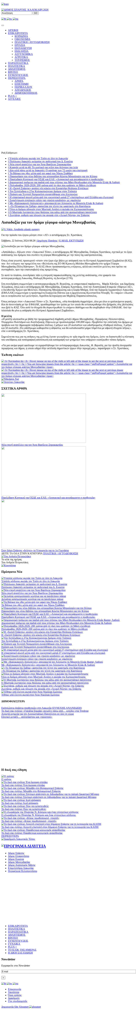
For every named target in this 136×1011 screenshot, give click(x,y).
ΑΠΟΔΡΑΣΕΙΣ (23, 90)
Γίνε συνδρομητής (17, 1001)
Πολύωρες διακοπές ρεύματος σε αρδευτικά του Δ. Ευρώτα (40, 161)
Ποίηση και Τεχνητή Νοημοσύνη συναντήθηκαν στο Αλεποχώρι (42, 194)
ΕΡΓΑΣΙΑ (20, 45)
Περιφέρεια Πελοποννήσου (22, 871)
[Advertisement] (68, 126)
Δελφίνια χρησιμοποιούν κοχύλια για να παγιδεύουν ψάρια (32, 599)
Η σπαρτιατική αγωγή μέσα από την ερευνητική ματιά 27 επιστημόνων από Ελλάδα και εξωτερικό (60, 197)
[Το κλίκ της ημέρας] (16, 556)
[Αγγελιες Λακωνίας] (13, 382)
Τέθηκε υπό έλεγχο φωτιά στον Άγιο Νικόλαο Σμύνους (30, 694)
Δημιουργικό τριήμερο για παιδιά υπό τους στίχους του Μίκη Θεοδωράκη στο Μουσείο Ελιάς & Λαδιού (64, 182)
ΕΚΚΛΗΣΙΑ (22, 51)
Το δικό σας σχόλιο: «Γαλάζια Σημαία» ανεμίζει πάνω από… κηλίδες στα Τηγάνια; (45, 710)
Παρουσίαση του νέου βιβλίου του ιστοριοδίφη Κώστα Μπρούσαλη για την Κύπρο (52, 176)
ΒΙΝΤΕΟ (13, 72)
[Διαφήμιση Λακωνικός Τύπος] (18, 839)
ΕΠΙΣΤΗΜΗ (22, 84)
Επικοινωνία (14, 989)
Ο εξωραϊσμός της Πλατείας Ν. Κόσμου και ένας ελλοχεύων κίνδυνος (38, 815)
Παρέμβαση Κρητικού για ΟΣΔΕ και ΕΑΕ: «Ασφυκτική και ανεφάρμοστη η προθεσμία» (56, 179)
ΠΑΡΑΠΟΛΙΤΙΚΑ (18, 63)
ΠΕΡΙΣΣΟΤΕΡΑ (10, 836)
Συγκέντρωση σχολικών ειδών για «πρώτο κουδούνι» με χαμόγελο (44, 200)
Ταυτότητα (13, 992)
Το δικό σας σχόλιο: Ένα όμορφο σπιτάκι (23, 785)
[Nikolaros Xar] (10, 379)
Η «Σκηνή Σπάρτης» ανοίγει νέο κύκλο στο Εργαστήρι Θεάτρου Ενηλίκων (48, 188)
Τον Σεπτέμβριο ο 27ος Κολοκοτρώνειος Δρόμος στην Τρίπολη (42, 191)
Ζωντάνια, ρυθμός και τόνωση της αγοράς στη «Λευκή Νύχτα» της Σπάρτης (49, 215)
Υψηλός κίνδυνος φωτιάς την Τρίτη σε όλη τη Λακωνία (38, 158)
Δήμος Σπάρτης (16, 853)
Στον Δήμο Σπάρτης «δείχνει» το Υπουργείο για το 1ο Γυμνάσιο (35, 550)
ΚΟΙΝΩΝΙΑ (21, 36)
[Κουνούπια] (8, 565)
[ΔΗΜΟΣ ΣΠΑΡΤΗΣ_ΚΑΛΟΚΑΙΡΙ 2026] (24, 9)
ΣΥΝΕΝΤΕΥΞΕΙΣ (18, 75)
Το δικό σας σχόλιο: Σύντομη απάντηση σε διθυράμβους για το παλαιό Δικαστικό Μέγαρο (48, 797)
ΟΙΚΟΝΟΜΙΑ (22, 39)
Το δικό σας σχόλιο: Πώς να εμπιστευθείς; (23, 809)
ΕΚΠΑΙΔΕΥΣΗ (23, 48)
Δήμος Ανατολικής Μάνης (21, 865)
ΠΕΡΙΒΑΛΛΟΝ (23, 87)
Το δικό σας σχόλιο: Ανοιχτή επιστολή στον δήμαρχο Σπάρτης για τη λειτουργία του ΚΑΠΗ (50, 827)
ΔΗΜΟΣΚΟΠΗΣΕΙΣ (26, 93)
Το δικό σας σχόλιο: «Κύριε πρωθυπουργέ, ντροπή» (29, 821)
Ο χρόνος (6, 779)
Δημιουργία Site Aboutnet (15, 1006)
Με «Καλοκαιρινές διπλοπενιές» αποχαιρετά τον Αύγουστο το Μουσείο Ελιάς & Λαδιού (55, 203)
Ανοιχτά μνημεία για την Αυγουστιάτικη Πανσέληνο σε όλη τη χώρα (37, 713)
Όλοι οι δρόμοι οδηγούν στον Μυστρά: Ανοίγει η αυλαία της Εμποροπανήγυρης (51, 209)
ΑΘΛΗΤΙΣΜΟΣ (16, 69)
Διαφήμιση (13, 998)
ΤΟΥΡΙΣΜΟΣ (22, 60)
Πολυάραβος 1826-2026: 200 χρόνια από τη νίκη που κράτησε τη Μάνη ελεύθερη (52, 185)
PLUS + (12, 96)
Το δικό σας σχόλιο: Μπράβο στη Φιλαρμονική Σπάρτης (31, 791)
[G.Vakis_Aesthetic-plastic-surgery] (20, 229)
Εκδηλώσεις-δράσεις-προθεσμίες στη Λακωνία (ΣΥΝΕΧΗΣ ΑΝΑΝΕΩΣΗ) (41, 708)
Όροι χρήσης (15, 995)
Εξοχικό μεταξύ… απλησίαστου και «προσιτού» (26, 716)
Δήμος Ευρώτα (16, 859)
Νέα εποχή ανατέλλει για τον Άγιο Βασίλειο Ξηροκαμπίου (39, 164)
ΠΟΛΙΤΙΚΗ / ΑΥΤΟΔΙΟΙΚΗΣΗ (32, 42)
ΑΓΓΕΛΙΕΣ (14, 99)
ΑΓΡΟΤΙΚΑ (21, 57)
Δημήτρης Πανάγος (47, 240)
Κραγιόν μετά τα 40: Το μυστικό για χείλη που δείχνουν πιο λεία (43, 167)
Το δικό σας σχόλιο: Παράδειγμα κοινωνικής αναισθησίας (32, 833)
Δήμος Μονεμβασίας (19, 862)
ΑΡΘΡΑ (19, 81)
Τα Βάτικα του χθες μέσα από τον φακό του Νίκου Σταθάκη (40, 173)
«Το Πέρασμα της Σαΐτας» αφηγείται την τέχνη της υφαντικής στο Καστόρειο (49, 206)
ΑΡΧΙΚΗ (13, 30)
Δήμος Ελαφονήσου (18, 856)
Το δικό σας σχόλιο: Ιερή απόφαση (19, 803)
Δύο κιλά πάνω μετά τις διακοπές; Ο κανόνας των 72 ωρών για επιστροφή (47, 170)
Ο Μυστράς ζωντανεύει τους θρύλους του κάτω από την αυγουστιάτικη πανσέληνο (52, 212)
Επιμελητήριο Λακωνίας (21, 868)
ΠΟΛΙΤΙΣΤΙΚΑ (16, 66)
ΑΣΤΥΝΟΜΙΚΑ (24, 54)
